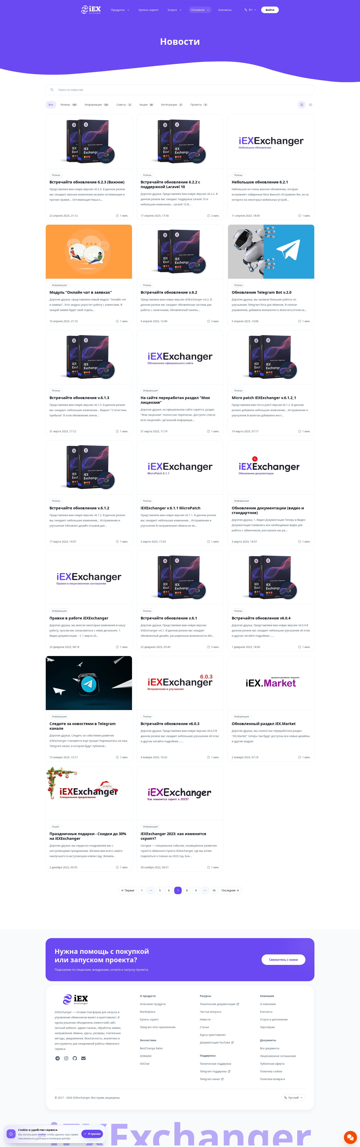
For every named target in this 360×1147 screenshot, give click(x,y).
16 (213, 890)
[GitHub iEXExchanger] (75, 1058)
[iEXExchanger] (75, 999)
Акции (55, 826)
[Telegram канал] (57, 1058)
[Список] (310, 104)
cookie (42, 1134)
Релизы (56, 175)
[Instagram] (66, 1058)
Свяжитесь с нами (283, 960)
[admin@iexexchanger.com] (83, 1058)
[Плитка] (301, 104)
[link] (91, 9)
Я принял (94, 1134)
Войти (270, 10)
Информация (59, 285)
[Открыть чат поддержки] (350, 1137)
